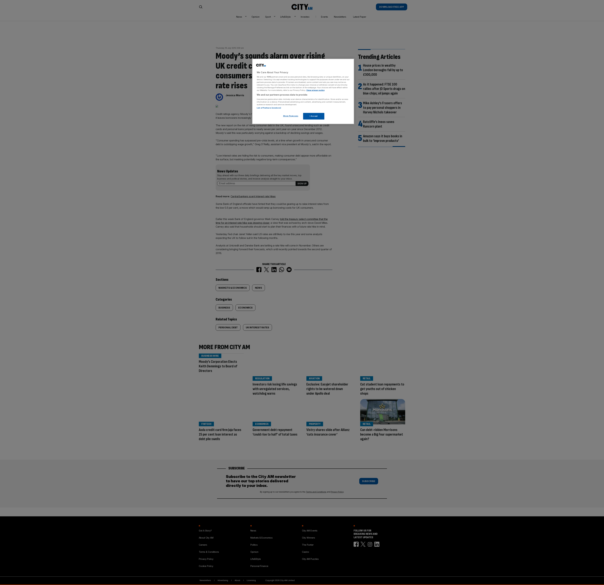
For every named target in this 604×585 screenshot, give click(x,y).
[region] (303, 91)
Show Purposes (290, 116)
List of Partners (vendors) (269, 108)
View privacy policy (315, 90)
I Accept (314, 116)
